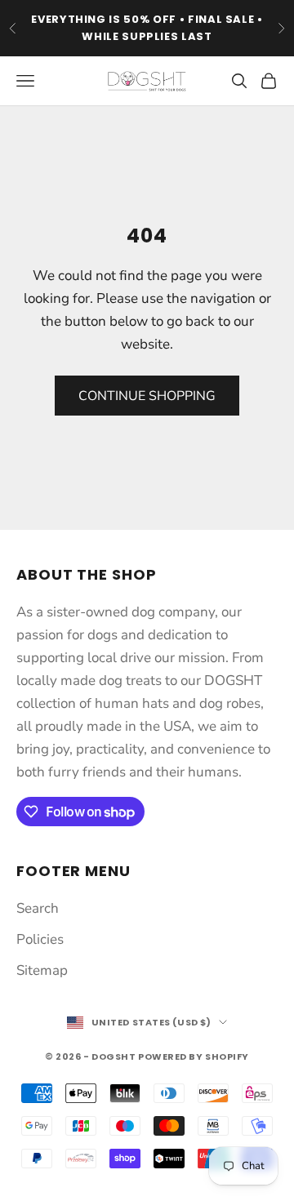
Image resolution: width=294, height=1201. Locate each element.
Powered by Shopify (193, 1056)
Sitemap (42, 970)
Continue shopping (147, 396)
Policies (40, 939)
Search (37, 908)
